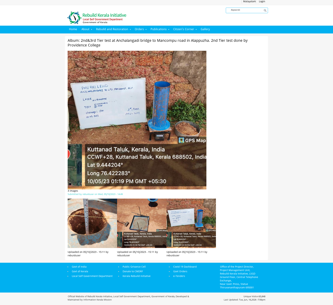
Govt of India (79, 266)
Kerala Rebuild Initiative (137, 276)
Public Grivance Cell (134, 266)
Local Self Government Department (92, 276)
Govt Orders (180, 271)
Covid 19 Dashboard (185, 266)
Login (262, 1)
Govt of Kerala (80, 271)
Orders (139, 29)
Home (73, 29)
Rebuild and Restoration (112, 29)
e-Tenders (179, 276)
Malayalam (249, 1)
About (85, 29)
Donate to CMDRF (133, 271)
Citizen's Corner (183, 29)
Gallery (205, 29)
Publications (159, 29)
